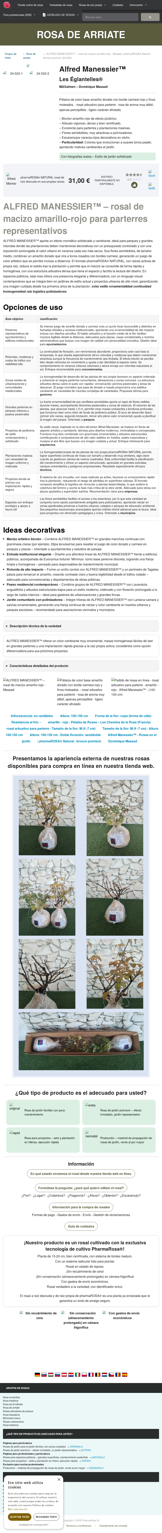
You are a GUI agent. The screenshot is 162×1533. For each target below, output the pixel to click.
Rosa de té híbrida (13, 1404)
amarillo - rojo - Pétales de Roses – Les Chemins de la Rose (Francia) (99, 722)
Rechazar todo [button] (46, 1517)
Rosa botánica (11, 1425)
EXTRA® (86, 1450)
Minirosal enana (11, 1418)
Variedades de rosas (61, 5)
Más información (17, 1509)
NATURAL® (98, 1457)
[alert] (33, 1502)
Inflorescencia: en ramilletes (32, 715)
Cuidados (118, 5)
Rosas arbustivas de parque (18, 1411)
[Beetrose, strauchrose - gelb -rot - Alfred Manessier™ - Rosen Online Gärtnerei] (37, 1374)
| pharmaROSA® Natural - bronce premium (69, 741)
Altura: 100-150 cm (74, 715)
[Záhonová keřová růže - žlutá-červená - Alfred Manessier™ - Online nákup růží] (111, 1374)
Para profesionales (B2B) (17, 15)
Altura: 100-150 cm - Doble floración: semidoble (65, 734)
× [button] (58, 1479)
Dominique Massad (122, 741)
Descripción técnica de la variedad (35, 626)
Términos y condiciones (78, 1525)
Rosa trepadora (11, 1414)
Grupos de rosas (10, 55)
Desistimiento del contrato (113, 1525)
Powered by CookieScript (33, 1524)
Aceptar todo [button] (19, 1517)
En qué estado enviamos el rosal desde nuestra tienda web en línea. (81, 1173)
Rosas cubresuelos (13, 1421)
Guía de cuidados (81, 1226)
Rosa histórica (10, 1400)
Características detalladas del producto (39, 665)
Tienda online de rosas (30, 5)
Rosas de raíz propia (90, 5)
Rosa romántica (11, 1397)
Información (136, 5)
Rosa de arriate (29, 56)
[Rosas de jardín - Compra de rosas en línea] (150, 17)
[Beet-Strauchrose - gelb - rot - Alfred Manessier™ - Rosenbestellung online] (64, 1374)
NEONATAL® (96, 1467)
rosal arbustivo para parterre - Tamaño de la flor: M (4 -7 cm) (51, 728)
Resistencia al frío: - (26, 722)
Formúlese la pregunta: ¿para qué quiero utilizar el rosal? (81, 1188)
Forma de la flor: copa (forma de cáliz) (123, 715)
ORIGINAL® (76, 1446)
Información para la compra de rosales (81, 1207)
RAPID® (86, 1460)
